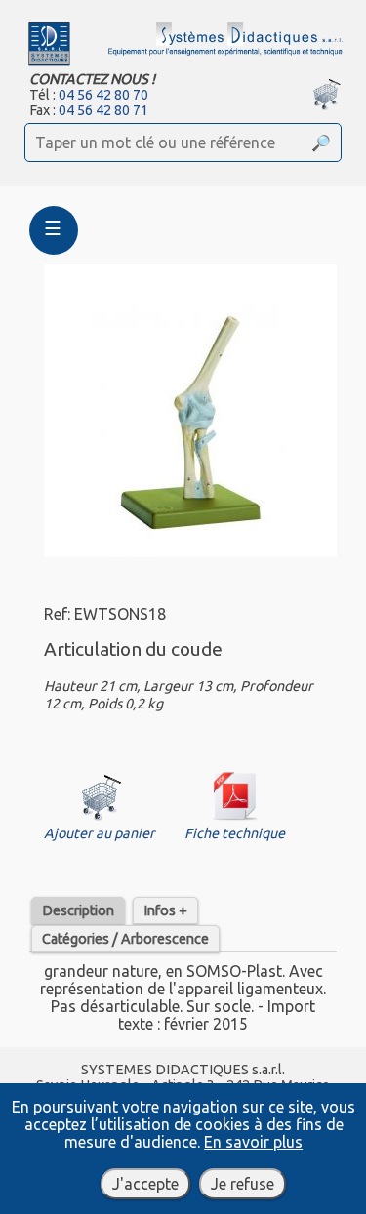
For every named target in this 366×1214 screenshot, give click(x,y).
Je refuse (242, 1184)
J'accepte (145, 1184)
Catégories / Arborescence (125, 939)
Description (78, 910)
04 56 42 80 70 (103, 94)
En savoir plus (253, 1142)
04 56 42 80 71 (103, 110)
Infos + (165, 910)
